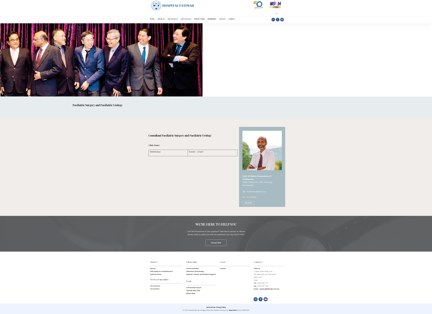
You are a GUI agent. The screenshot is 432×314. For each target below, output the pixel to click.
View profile (248, 203)
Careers (223, 268)
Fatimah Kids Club (193, 290)
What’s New (190, 293)
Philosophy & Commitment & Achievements (161, 272)
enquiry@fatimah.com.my (269, 289)
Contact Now (216, 243)
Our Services (155, 286)
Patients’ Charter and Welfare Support (201, 274)
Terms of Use (210, 307)
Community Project (193, 287)
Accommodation (192, 268)
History (153, 268)
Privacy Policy (221, 307)
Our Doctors (155, 289)
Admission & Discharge (195, 271)
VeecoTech (233, 310)
